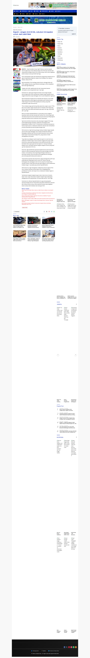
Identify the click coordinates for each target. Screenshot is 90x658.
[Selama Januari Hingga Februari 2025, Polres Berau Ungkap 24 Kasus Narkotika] (72, 249)
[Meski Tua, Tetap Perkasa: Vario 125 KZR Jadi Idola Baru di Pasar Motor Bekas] (60, 352)
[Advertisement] (34, 252)
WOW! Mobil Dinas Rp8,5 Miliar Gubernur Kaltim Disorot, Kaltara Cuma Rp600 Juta (37, 191)
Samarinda (60, 58)
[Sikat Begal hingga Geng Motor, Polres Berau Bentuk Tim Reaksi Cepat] (67, 485)
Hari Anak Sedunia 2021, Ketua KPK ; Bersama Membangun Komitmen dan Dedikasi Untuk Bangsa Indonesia (67, 427)
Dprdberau (60, 52)
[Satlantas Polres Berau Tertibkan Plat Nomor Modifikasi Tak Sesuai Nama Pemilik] (61, 249)
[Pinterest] (69, 647)
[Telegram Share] (52, 212)
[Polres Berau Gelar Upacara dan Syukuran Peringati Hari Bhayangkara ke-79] (72, 152)
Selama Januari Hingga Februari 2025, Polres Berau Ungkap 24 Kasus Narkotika (72, 297)
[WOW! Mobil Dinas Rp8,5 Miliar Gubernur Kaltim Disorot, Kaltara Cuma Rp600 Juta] (19, 220)
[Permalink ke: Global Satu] (14, 37)
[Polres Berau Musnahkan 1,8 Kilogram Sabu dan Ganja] (61, 152)
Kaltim (59, 56)
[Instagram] (71, 647)
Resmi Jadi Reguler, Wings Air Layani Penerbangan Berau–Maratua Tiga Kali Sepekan (37, 201)
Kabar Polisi (15, 29)
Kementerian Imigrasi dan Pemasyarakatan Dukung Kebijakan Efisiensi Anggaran (73, 400)
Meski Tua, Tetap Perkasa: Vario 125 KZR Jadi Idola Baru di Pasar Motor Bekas (59, 400)
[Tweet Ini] (47, 212)
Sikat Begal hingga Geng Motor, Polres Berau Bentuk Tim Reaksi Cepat (66, 72)
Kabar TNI (60, 41)
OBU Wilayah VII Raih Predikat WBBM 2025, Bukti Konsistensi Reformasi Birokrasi (38, 198)
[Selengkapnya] (76, 304)
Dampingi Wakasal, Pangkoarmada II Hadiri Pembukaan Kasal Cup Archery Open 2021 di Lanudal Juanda (67, 414)
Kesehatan (60, 49)
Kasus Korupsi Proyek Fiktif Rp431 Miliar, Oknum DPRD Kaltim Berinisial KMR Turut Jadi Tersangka (67, 400)
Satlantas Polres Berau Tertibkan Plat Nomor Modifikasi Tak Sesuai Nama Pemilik (61, 297)
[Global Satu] (20, 5)
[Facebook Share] (44, 212)
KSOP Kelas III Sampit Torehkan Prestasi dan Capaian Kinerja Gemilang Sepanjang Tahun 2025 (36, 204)
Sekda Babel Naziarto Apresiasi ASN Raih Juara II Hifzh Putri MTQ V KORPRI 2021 (68, 432)
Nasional (20, 29)
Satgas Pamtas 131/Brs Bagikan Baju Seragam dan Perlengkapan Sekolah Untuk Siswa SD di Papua (67, 418)
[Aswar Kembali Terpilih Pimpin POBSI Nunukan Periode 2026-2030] (67, 583)
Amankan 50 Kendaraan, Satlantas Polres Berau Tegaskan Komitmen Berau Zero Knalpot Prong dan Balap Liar (37, 193)
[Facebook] (65, 647)
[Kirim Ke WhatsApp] (54, 212)
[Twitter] (67, 647)
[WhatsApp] (74, 647)
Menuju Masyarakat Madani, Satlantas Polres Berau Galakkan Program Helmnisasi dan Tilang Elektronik (36, 196)
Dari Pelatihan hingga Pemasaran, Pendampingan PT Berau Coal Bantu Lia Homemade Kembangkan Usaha (65, 81)
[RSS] (76, 647)
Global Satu (18, 36)
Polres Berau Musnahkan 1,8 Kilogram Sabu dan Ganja (61, 200)
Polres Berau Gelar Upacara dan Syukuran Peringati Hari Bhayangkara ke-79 (72, 200)
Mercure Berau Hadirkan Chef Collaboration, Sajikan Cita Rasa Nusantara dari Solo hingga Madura (66, 68)
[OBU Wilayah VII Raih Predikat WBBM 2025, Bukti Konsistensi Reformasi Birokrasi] (19, 233)
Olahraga (60, 54)
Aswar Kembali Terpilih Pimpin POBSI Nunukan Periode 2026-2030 (66, 85)
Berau (59, 45)
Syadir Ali (74, 34)
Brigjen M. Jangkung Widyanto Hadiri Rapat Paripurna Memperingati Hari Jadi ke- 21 (68, 423)
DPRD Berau (60, 60)
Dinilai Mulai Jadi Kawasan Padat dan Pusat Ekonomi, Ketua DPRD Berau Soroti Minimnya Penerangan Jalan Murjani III (66, 77)
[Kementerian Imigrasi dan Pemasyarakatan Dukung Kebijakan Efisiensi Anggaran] (74, 352)
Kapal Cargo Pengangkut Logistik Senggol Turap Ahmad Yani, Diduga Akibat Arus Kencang (67, 90)
